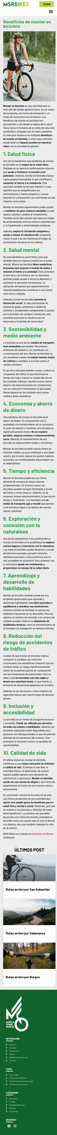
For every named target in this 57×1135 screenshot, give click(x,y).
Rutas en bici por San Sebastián (28, 889)
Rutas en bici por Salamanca (25, 933)
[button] (51, 11)
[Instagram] (15, 1126)
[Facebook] (9, 1126)
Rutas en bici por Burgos (23, 977)
